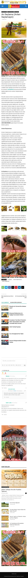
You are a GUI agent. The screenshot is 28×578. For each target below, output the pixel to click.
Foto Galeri (16, 11)
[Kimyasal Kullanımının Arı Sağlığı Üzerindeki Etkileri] (5, 314)
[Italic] (4, 365)
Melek (15, 390)
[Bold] (3, 365)
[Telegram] (6, 287)
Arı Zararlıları (9, 9)
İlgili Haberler (5, 302)
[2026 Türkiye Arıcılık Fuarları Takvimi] (14, 479)
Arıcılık (3, 330)
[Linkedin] (19, 287)
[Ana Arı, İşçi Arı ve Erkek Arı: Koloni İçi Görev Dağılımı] (5, 518)
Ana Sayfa (3, 9)
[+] (20, 365)
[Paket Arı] (14, 57)
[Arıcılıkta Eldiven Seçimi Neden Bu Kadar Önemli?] (5, 511)
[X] (12, 287)
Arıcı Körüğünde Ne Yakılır (16, 333)
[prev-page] (2, 347)
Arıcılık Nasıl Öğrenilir (15, 502)
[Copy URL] (22, 287)
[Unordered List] (11, 365)
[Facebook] (9, 287)
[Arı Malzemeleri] (14, 2)
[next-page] (5, 347)
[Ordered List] (10, 365)
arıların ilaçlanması (5, 281)
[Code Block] (15, 365)
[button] (2, 6)
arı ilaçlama (9, 279)
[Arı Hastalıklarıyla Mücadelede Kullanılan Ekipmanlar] (5, 525)
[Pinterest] (16, 287)
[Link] (16, 365)
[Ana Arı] (14, 460)
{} (18, 365)
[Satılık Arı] (14, 548)
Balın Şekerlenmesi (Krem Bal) (7, 296)
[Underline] (6, 365)
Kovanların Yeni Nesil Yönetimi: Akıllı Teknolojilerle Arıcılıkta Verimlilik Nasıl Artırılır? (17, 321)
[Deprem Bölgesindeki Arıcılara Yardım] (5, 342)
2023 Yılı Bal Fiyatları (15, 327)
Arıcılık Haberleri (10, 11)
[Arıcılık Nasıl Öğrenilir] (5, 504)
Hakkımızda (14, 573)
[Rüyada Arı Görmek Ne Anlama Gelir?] (5, 308)
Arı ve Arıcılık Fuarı (5, 487)
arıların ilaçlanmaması (17, 279)
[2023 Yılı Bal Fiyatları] (5, 328)
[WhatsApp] (2, 287)
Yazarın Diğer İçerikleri (16, 302)
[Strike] (8, 365)
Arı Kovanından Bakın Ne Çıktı (21, 296)
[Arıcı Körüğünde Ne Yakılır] (5, 335)
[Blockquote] (13, 365)
